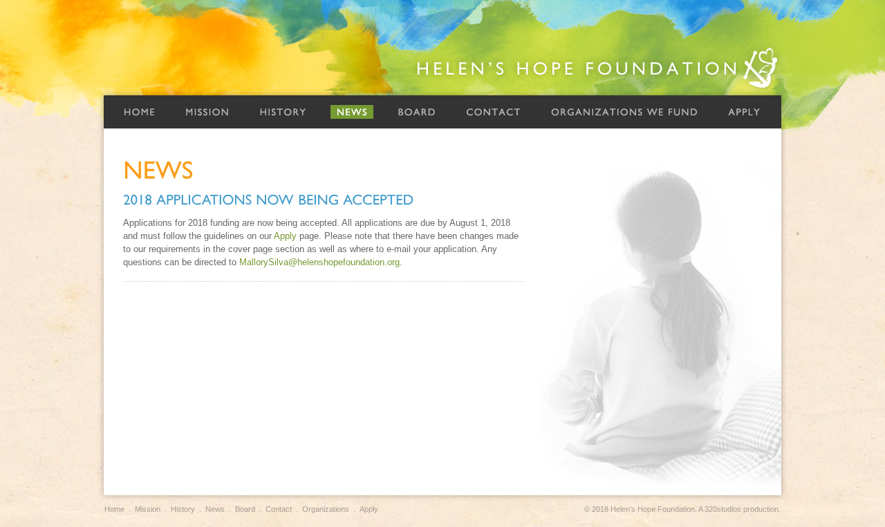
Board (416, 111)
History (283, 111)
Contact (493, 111)
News (351, 111)
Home (139, 111)
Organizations (325, 509)
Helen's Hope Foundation (598, 68)
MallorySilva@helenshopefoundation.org (319, 262)
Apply (744, 111)
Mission (207, 111)
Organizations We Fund (624, 111)
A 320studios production (738, 509)
